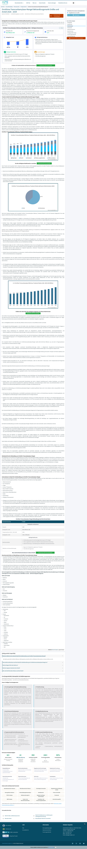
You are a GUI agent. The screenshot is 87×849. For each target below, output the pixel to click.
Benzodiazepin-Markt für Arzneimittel (43, 818)
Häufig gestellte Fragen (71, 32)
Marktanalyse (70, 26)
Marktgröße (69, 22)
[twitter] (76, 843)
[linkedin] (72, 843)
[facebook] (80, 843)
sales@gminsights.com (70, 835)
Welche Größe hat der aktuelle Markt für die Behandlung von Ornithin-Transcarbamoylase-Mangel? (24, 656)
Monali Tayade (55, 649)
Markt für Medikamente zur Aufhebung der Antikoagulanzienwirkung (43, 815)
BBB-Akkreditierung (21, 757)
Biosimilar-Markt (8, 818)
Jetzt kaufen (76, 15)
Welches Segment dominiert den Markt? (11, 668)
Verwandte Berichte (71, 36)
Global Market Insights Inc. (7, 843)
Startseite (2, 6)
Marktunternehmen (71, 29)
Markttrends (69, 24)
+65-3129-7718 (68, 833)
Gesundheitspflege (9, 6)
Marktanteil (69, 27)
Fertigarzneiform (24, 6)
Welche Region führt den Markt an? (10, 665)
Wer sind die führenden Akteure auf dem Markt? (13, 670)
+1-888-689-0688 (70, 830)
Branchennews (70, 31)
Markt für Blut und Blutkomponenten (12, 815)
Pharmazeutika (16, 6)
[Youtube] (84, 843)
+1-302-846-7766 (68, 832)
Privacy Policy (51, 847)
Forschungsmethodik (71, 34)
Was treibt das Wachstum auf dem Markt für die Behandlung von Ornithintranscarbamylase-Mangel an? (25, 662)
